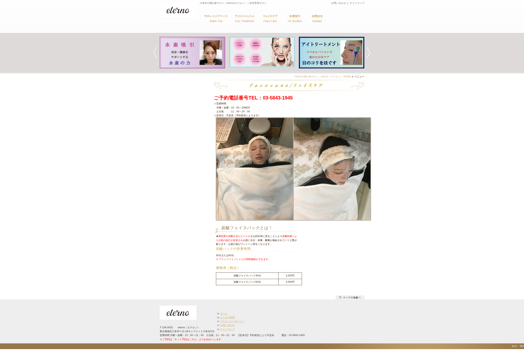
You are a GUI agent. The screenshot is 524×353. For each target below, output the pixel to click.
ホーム (223, 313)
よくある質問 (227, 317)
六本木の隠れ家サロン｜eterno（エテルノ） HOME (322, 76)
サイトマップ (357, 3)
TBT (521, 346)
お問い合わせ (338, 3)
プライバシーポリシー (232, 321)
